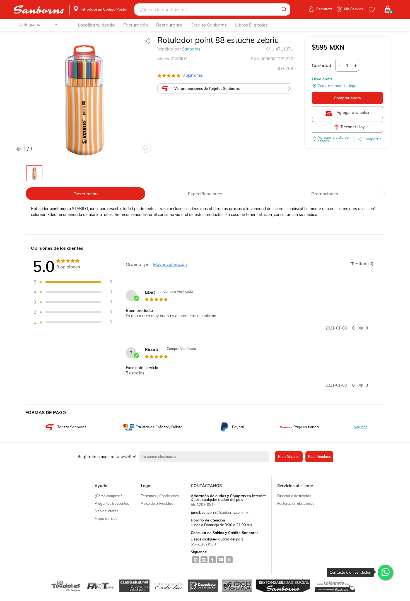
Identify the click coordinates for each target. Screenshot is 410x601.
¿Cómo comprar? (108, 496)
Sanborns (191, 49)
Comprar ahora (347, 98)
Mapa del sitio (106, 518)
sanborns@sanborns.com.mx (225, 512)
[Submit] (283, 9)
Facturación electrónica (296, 503)
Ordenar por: (139, 264)
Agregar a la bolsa (353, 112)
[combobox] (212, 9)
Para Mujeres (289, 457)
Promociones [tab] (324, 193)
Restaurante (169, 25)
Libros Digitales (251, 25)
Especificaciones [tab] (205, 193)
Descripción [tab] (85, 193)
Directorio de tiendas (294, 496)
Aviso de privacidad (157, 503)
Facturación (135, 25)
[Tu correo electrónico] (205, 456)
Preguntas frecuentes (112, 503)
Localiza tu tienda (96, 25)
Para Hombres (319, 457)
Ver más (360, 427)
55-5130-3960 (203, 544)
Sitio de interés (106, 511)
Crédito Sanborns (208, 25)
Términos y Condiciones (160, 496)
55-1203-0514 (203, 504)
